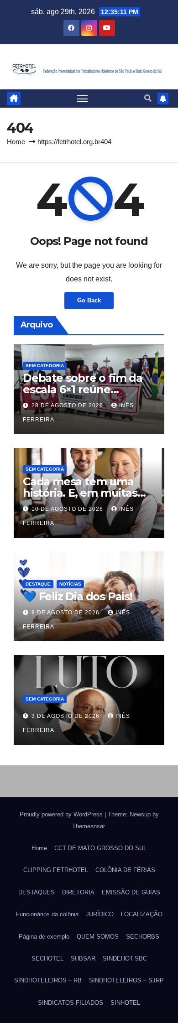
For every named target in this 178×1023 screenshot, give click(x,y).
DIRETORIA (78, 892)
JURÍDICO (100, 914)
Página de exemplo (44, 936)
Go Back (89, 300)
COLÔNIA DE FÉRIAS (125, 870)
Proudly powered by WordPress (62, 814)
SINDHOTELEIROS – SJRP (126, 980)
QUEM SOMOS (98, 936)
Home (16, 141)
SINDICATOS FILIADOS (70, 1002)
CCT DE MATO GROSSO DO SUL (100, 848)
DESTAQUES (36, 892)
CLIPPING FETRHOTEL (55, 870)
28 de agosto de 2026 (68, 405)
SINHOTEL (125, 1002)
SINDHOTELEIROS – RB (48, 980)
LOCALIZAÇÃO (141, 914)
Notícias (70, 584)
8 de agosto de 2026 (66, 612)
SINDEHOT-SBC (125, 958)
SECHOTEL (47, 958)
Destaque (38, 584)
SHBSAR (83, 958)
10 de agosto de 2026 (68, 509)
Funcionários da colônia (47, 914)
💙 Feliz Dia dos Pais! (77, 596)
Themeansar (88, 826)
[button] (148, 98)
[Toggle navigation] (83, 98)
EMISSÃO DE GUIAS (131, 892)
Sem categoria (45, 365)
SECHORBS (142, 936)
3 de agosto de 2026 (66, 716)
